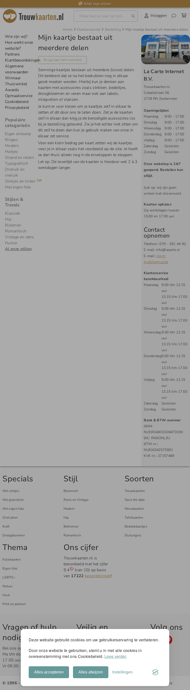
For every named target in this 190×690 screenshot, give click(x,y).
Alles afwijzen (90, 672)
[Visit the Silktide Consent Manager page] (155, 672)
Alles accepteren (49, 672)
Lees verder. (115, 656)
